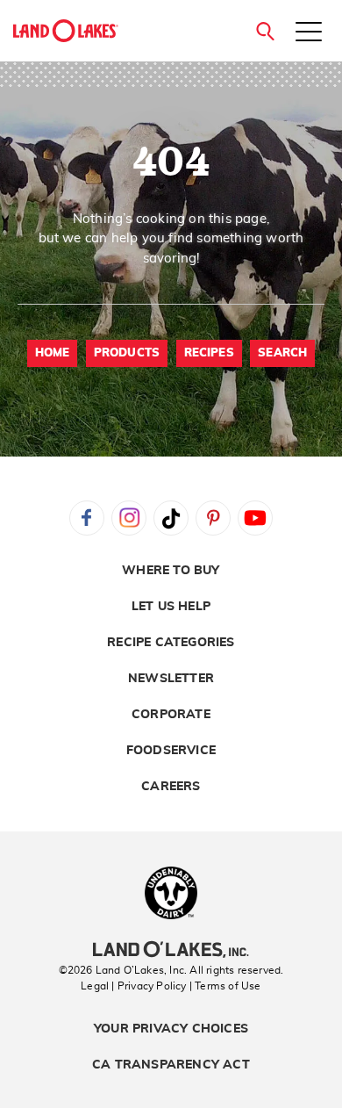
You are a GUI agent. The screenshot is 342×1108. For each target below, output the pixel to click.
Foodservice (171, 751)
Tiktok (171, 518)
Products (127, 353)
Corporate (171, 715)
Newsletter (171, 679)
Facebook (86, 518)
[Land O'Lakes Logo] (65, 30)
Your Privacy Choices (171, 1029)
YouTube (255, 518)
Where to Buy (170, 571)
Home (52, 353)
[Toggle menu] (309, 33)
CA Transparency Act (171, 1065)
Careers (170, 787)
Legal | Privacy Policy (133, 986)
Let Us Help (171, 607)
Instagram (128, 518)
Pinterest (213, 518)
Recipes (209, 353)
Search (282, 353)
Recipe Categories (170, 643)
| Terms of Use (225, 986)
